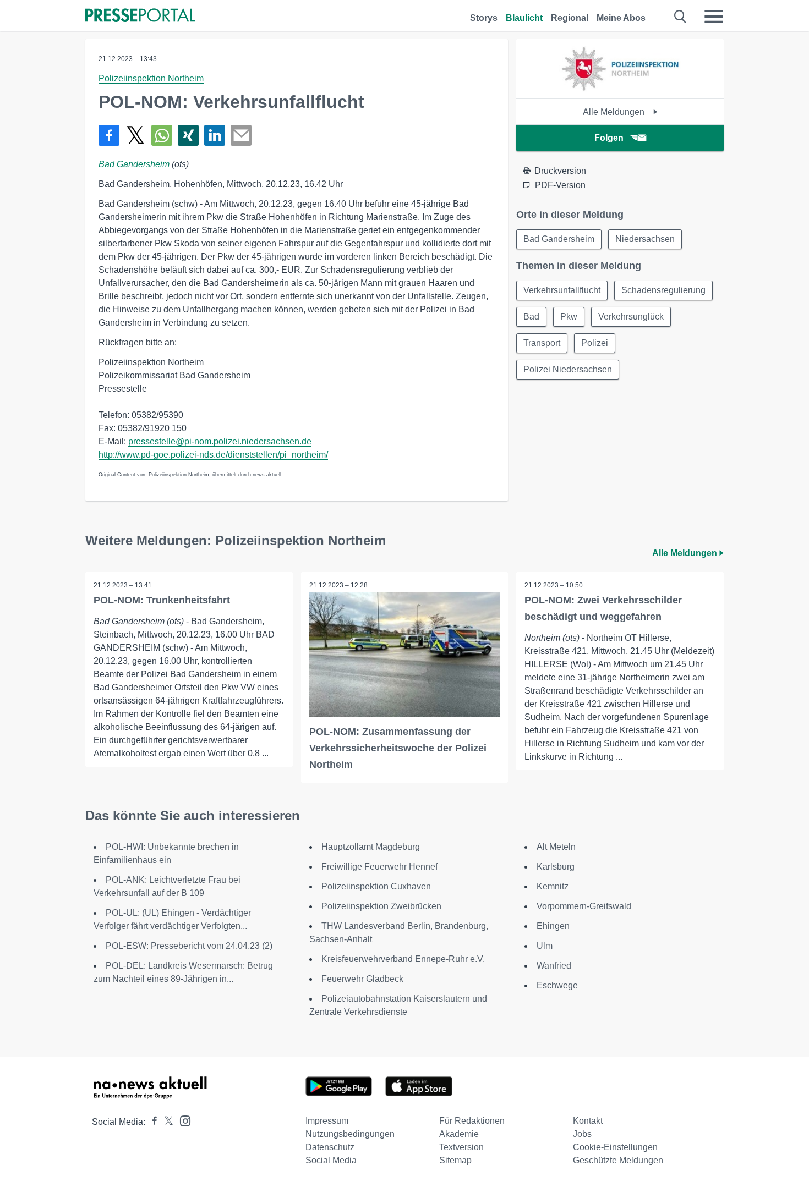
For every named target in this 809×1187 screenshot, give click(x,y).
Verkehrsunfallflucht (561, 290)
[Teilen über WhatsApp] (161, 135)
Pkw (568, 316)
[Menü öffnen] (714, 16)
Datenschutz (329, 1147)
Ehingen (553, 926)
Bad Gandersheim (134, 164)
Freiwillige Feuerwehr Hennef (379, 866)
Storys (484, 18)
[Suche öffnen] (680, 16)
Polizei (594, 343)
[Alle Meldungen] (620, 89)
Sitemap (455, 1160)
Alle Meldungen (615, 112)
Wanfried (554, 965)
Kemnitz (553, 886)
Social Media (331, 1160)
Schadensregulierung (663, 290)
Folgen (609, 137)
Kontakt (588, 1120)
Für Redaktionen (472, 1120)
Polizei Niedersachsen (567, 369)
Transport (541, 343)
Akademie (459, 1134)
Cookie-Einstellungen (615, 1147)
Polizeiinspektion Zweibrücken (381, 906)
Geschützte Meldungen (618, 1160)
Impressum (326, 1120)
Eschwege (557, 985)
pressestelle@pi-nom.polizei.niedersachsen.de (219, 441)
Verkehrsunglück (631, 316)
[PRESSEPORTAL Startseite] (140, 16)
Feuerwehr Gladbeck (362, 978)
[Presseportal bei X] (165, 1121)
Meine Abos (621, 18)
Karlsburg (556, 866)
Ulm (545, 945)
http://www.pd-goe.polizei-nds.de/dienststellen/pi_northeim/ (213, 454)
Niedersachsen (645, 239)
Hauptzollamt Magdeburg (370, 846)
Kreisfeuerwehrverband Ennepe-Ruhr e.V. (403, 959)
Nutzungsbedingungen (350, 1134)
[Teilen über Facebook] (109, 135)
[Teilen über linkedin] (214, 135)
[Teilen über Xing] (188, 135)
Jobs (582, 1134)
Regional (569, 18)
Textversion (461, 1147)
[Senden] (241, 135)
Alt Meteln (556, 846)
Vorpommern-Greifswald (584, 906)
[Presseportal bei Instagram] (181, 1120)
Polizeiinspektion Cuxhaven (376, 886)
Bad (531, 316)
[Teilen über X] (135, 135)
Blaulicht (524, 18)
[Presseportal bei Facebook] (151, 1121)
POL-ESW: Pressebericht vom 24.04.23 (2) (189, 945)
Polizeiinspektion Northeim (151, 78)
